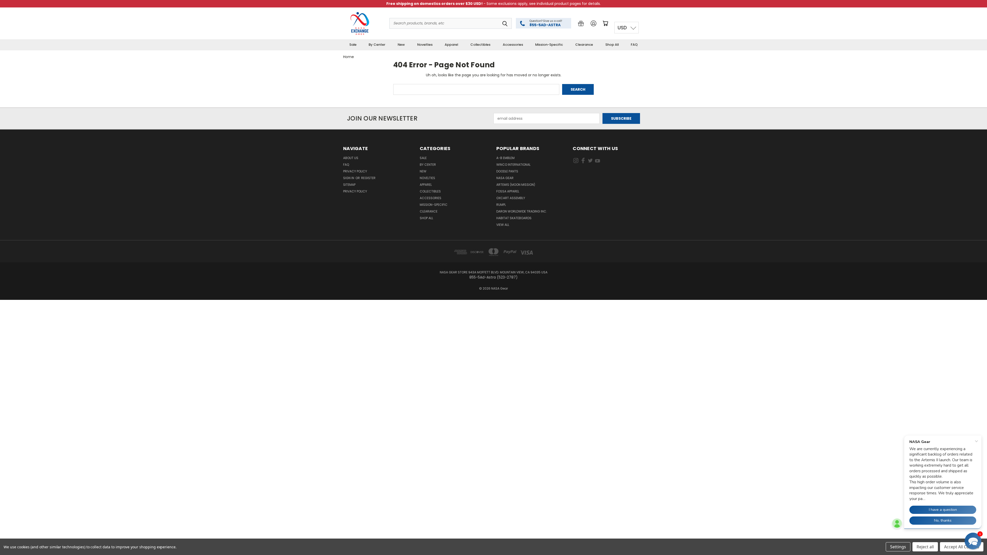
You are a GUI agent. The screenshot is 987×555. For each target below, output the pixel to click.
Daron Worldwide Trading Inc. (521, 211)
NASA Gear (505, 178)
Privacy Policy (355, 171)
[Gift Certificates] (581, 23)
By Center (377, 44)
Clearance (584, 44)
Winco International (513, 164)
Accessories (513, 44)
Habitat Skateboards (514, 218)
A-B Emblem (505, 158)
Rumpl (501, 204)
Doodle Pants (507, 171)
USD (622, 27)
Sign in (349, 178)
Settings (898, 547)
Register (368, 178)
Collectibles (480, 44)
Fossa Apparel (507, 191)
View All (502, 225)
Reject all (925, 547)
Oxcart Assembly (510, 198)
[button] (973, 541)
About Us (350, 158)
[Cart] (606, 23)
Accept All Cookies (961, 547)
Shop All (612, 44)
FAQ (634, 44)
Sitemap (349, 184)
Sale (353, 44)
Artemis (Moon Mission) (515, 184)
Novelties (425, 44)
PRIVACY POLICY (355, 191)
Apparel (451, 44)
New (401, 44)
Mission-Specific (549, 44)
